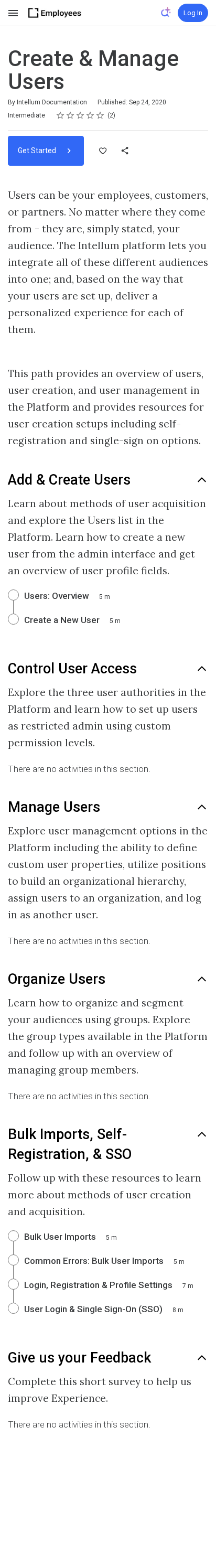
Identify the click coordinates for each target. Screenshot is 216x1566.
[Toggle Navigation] (13, 13)
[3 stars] (80, 115)
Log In (192, 13)
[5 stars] (100, 115)
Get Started (38, 150)
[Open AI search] (166, 12)
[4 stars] (90, 115)
